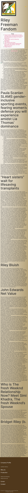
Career (3, 481)
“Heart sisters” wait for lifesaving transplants (11, 40)
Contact (3, 484)
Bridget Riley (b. (8, 46)
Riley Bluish (6, 41)
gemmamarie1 (14, 50)
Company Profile (4, 466)
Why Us (3, 470)
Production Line (4, 478)
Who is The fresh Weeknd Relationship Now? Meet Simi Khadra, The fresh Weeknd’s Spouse (12, 44)
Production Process (5, 476)
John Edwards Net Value (9, 42)
